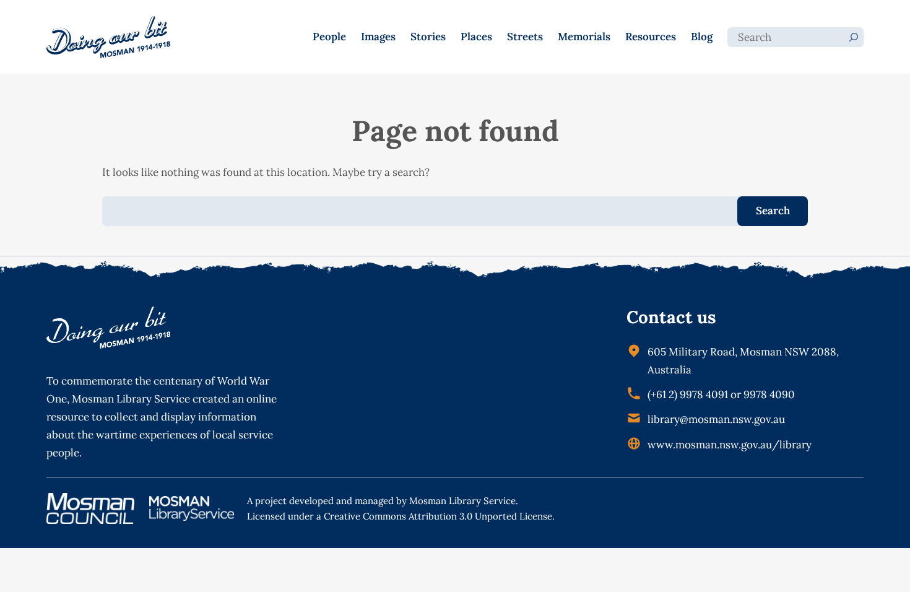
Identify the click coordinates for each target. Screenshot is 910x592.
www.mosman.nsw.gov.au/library (730, 444)
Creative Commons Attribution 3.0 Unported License (438, 516)
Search (773, 210)
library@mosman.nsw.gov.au (716, 419)
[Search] (853, 37)
